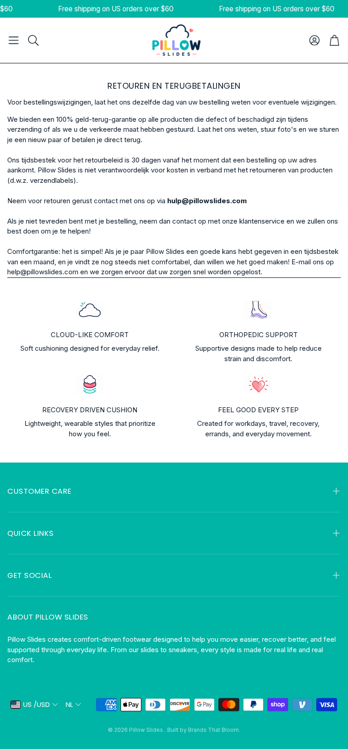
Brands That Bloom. (214, 729)
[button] (13, 40)
